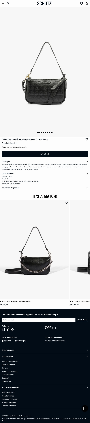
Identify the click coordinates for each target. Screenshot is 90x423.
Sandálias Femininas (9, 399)
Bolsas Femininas (8, 393)
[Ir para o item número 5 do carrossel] (49, 132)
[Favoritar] (86, 139)
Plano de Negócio (8, 365)
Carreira (5, 368)
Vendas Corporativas (9, 371)
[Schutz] (44, 3)
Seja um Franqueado (9, 361)
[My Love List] (81, 3)
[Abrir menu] (3, 3)
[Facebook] (12, 329)
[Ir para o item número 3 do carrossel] (45, 132)
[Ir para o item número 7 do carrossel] (52, 132)
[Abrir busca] (8, 3)
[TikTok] (8, 329)
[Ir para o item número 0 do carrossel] (38, 132)
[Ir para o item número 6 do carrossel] (51, 132)
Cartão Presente (8, 375)
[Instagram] (3, 329)
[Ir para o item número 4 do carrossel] (47, 132)
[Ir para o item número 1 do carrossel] (41, 132)
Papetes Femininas (9, 406)
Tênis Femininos (8, 396)
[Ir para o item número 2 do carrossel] (43, 132)
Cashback (5, 378)
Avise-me (45, 154)
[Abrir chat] (85, 408)
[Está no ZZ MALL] (66, 328)
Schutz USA (6, 381)
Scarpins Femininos (9, 402)
